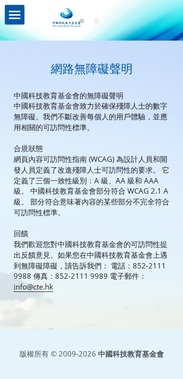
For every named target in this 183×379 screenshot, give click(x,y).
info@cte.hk (33, 286)
